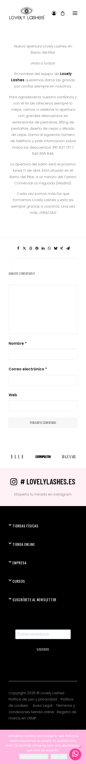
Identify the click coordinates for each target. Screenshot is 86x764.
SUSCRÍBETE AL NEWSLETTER (34, 599)
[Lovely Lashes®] (27, 13)
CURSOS (18, 581)
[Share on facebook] (18, 248)
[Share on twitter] (24, 248)
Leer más (59, 756)
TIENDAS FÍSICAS (25, 525)
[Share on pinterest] (37, 248)
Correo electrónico (28, 369)
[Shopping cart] (60, 13)
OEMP (31, 718)
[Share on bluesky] (55, 248)
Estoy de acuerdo (34, 756)
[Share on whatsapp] (49, 248)
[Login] (52, 13)
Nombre (18, 343)
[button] (75, 13)
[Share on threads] (30, 248)
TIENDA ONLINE (23, 544)
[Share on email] (68, 248)
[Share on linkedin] (43, 248)
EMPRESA (19, 562)
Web (13, 394)
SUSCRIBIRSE (43, 649)
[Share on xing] (61, 248)
